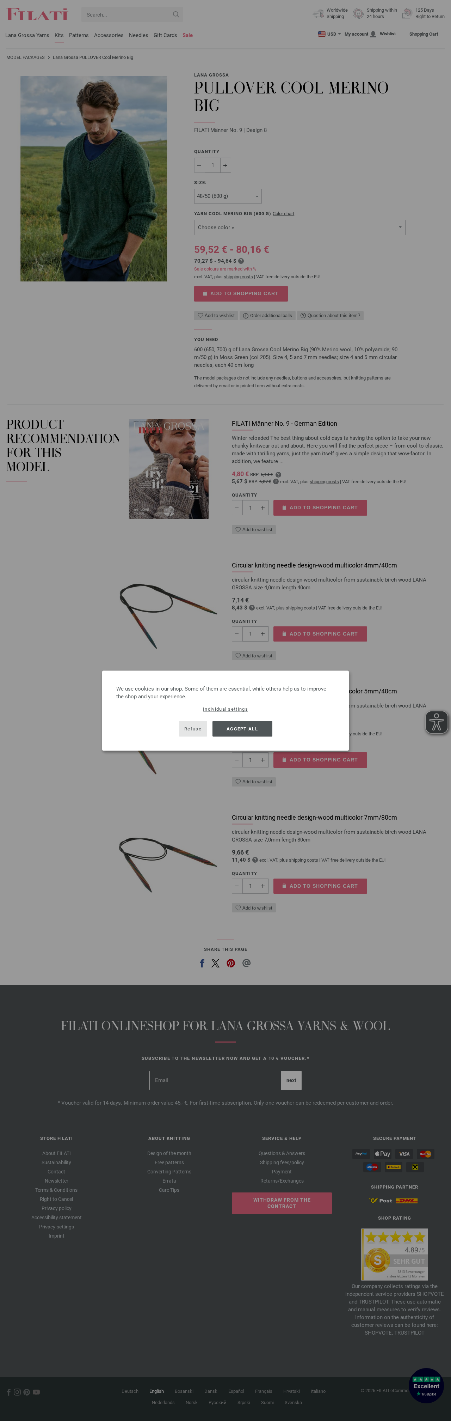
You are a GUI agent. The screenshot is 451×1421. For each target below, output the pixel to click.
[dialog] (225, 710)
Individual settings (225, 708)
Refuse (193, 728)
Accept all (242, 728)
